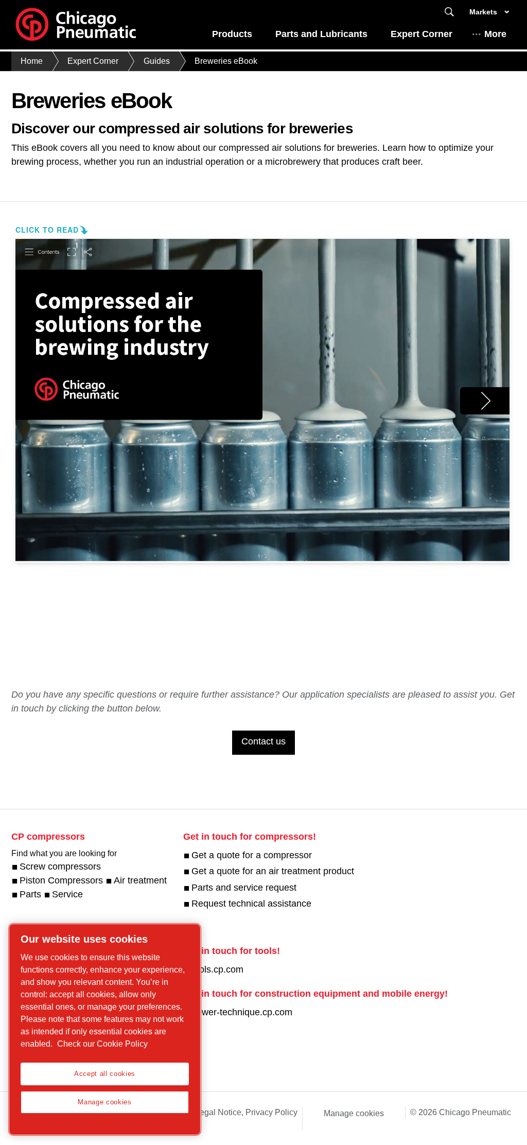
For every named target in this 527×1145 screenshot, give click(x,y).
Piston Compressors (61, 880)
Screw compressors (60, 866)
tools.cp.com (217, 969)
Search (449, 12)
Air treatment (140, 880)
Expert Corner (421, 34)
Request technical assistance (251, 903)
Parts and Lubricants (321, 34)
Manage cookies (354, 1113)
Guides (157, 61)
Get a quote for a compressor (251, 855)
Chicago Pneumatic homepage (75, 25)
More (495, 34)
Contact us (263, 741)
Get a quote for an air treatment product (272, 871)
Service (67, 894)
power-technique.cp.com (241, 1012)
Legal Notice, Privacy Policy (246, 1112)
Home (32, 61)
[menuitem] (232, 36)
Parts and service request (243, 887)
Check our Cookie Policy (102, 1043)
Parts (30, 894)
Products (232, 34)
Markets (483, 12)
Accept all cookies (104, 1074)
